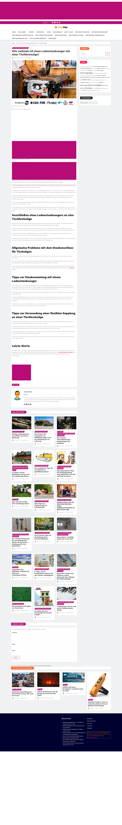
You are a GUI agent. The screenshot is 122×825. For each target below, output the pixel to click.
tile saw (98, 88)
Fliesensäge (100, 70)
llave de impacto (101, 75)
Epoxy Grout (52, 38)
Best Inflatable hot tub (19, 38)
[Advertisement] (61, 11)
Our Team (89, 723)
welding (87, 90)
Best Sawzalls (57, 32)
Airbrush (72, 268)
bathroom (91, 66)
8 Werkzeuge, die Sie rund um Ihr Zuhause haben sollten (66, 608)
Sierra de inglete (95, 85)
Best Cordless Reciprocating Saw (22, 35)
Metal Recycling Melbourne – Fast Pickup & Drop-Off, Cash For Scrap (22, 693)
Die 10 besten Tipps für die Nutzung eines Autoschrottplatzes (42, 537)
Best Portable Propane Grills (95, 35)
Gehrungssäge (86, 73)
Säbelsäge (88, 88)
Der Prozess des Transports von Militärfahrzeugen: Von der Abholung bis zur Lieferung (42, 437)
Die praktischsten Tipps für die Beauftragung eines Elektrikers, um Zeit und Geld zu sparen (66, 473)
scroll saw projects (96, 82)
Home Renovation (88, 75)
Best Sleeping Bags (61, 35)
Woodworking (96, 90)
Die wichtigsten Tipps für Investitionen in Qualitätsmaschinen (43, 470)
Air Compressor (82, 66)
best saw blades (93, 68)
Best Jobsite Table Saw (82, 32)
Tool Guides (22, 32)
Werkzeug (90, 90)
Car (92, 70)
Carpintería (95, 70)
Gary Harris (16, 57)
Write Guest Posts (91, 721)
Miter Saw (86, 80)
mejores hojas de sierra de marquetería (90, 77)
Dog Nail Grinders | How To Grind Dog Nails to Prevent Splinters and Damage (98, 703)
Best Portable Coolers (76, 35)
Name (14, 644)
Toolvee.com (94, 732)
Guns (93, 73)
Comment (14, 632)
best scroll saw (101, 68)
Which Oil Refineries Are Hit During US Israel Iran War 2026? (47, 693)
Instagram (89, 728)
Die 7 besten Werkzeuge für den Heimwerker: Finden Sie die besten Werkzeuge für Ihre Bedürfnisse (21, 542)
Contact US (89, 726)
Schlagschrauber (84, 82)
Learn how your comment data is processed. (40, 665)
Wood (93, 90)
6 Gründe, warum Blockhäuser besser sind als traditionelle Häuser (20, 474)
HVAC (92, 75)
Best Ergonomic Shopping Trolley (71, 738)
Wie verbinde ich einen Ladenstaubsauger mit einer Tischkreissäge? (31, 43)
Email (13, 650)
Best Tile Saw (69, 32)
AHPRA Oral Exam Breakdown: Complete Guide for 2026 (73, 689)
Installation (95, 75)
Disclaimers (90, 718)
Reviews (31, 32)
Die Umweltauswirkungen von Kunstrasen (21, 607)
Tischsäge (16, 384)
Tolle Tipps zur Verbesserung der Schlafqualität (40, 505)
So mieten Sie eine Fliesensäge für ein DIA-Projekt (43, 612)
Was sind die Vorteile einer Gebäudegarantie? (20, 503)
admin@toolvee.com (92, 737)
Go (107, 53)
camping (89, 70)
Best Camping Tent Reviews (44, 35)
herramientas (97, 73)
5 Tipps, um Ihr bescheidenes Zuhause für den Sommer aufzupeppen (43, 573)
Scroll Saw (91, 82)
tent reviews (94, 88)
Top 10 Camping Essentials (38, 38)
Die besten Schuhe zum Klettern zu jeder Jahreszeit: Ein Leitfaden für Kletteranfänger (66, 576)
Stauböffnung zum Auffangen (66, 352)
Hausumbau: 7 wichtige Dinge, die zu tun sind (65, 538)
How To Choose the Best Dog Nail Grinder (73, 736)
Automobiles (88, 66)
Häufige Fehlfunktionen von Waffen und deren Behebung (20, 436)
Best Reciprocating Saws (99, 32)
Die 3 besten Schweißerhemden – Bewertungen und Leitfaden (64, 440)
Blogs (49, 32)
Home (14, 32)
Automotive (40, 32)
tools (84, 90)
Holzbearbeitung (102, 73)
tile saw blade (103, 88)
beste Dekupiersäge (99, 66)
